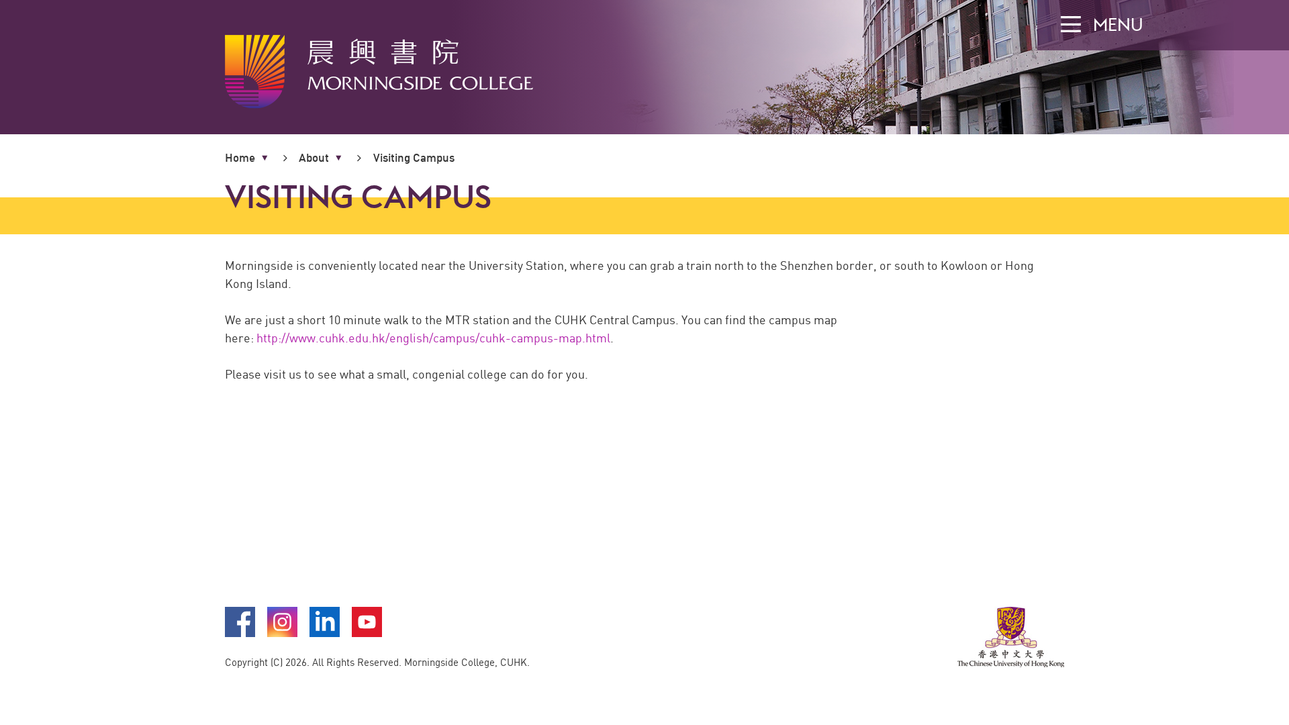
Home (240, 157)
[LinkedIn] (324, 633)
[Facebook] (241, 633)
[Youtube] (367, 633)
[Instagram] (283, 633)
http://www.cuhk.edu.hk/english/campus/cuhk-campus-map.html (433, 337)
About (314, 157)
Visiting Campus (414, 157)
